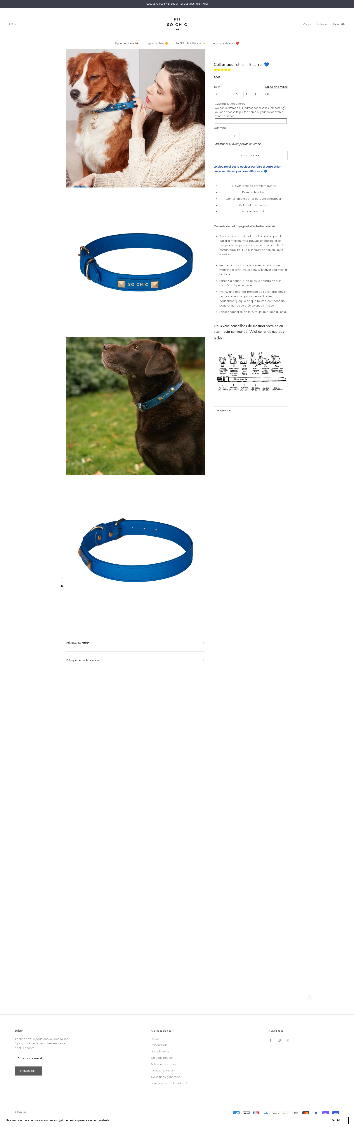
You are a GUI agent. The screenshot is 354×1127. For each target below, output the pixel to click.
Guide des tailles (276, 87)
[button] (222, 70)
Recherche (321, 24)
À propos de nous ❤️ (226, 43)
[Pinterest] (288, 1040)
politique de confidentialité (169, 1083)
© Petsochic (20, 1112)
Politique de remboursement (83, 660)
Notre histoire (160, 1051)
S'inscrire (28, 1071)
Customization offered (230, 104)
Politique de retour (77, 643)
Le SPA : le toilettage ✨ (190, 43)
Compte (307, 24)
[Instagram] (279, 1040)
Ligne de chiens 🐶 (127, 43)
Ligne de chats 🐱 (157, 43)
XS (217, 94)
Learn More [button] (118, 1120)
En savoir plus (224, 410)
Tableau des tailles (163, 1064)
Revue (155, 1039)
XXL (267, 94)
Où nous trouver (162, 1058)
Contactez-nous (162, 1070)
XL (256, 94)
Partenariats (159, 1045)
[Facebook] (270, 1040)
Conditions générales (165, 1077)
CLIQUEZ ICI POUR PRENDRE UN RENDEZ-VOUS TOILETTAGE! (177, 4)
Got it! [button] (336, 1120)
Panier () (339, 24)
